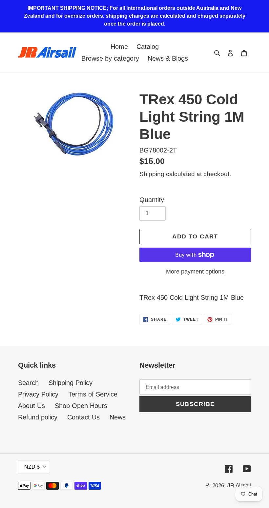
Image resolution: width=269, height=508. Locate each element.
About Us (31, 405)
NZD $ (32, 467)
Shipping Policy (71, 382)
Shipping (151, 174)
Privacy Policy (38, 394)
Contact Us (83, 417)
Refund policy (37, 417)
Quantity (151, 199)
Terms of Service (92, 394)
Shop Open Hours (81, 405)
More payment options (195, 271)
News (118, 417)
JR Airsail (239, 485)
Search (28, 382)
